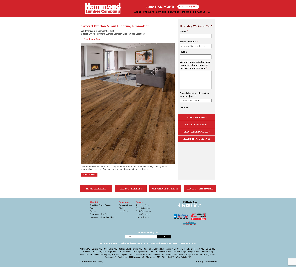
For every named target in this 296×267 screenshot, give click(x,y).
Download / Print (91, 39)
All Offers (89, 175)
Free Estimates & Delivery (164, 243)
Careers (93, 208)
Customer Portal (125, 205)
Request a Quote (188, 6)
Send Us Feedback (143, 208)
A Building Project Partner (100, 205)
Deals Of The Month (196, 138)
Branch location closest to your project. (194, 95)
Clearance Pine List (196, 131)
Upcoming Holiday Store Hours (102, 217)
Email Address (189, 41)
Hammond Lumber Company (103, 8)
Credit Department (143, 211)
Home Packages (197, 117)
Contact (139, 202)
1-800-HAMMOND (159, 6)
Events (93, 211)
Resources (124, 202)
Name (184, 31)
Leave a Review (142, 217)
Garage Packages (196, 124)
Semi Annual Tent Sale (99, 214)
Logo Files (123, 211)
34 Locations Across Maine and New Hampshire (124, 243)
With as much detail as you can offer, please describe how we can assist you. (195, 65)
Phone (183, 52)
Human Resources (143, 214)
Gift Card (122, 208)
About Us (94, 202)
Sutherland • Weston (210, 261)
